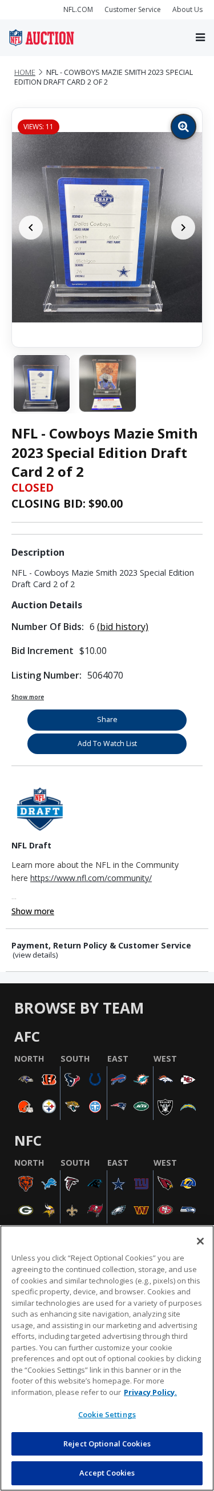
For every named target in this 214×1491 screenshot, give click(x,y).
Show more (27, 697)
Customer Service (132, 9)
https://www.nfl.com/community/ (91, 877)
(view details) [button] (35, 955)
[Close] (200, 1241)
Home (24, 72)
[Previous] (31, 228)
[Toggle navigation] (200, 37)
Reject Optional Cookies (107, 1443)
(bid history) (122, 626)
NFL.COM (78, 9)
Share (107, 719)
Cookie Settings (107, 1414)
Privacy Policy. (150, 1392)
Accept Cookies (107, 1473)
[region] (107, 1358)
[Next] (183, 228)
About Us (187, 9)
